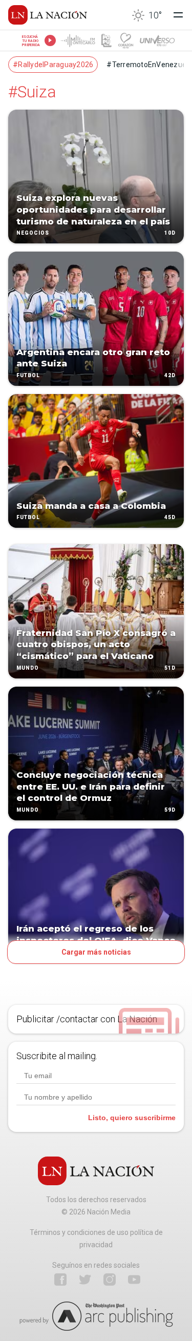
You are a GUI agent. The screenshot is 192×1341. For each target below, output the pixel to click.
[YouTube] (134, 1279)
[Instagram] (109, 1279)
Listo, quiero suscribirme (132, 1117)
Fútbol (28, 375)
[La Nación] (47, 15)
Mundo (27, 668)
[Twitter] (85, 1279)
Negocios (32, 233)
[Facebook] (60, 1279)
